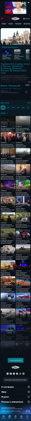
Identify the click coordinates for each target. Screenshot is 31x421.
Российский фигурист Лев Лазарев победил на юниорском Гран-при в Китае (7, 130)
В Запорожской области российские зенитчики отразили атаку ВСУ (22, 258)
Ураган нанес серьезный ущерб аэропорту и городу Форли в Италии (23, 130)
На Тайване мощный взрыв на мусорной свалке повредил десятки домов (23, 178)
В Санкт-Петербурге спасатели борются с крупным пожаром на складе (6, 194)
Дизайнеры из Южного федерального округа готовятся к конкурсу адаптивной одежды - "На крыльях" (7, 259)
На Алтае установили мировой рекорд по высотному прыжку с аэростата (6, 306)
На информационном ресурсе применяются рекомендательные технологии (11, 408)
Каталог (11, 23)
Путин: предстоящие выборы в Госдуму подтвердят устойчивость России (22, 274)
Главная (4, 23)
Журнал (5, 397)
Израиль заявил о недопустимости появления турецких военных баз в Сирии (21, 210)
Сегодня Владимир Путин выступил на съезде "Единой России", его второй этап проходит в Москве (7, 339)
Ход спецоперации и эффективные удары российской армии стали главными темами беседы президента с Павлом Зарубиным (7, 292)
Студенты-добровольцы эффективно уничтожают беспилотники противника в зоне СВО (8, 178)
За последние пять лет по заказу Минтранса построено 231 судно (7, 354)
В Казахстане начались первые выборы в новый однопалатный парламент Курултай (7, 162)
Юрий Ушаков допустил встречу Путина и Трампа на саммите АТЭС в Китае (7, 146)
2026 (7, 113)
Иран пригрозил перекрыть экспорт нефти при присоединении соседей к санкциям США (7, 210)
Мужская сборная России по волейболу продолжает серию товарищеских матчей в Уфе (23, 242)
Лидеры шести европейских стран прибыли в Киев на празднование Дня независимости (21, 147)
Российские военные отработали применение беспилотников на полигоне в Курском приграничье (7, 227)
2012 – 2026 (12, 88)
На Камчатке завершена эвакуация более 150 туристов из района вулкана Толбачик (22, 162)
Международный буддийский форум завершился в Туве (6, 274)
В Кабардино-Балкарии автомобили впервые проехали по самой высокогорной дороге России (7, 243)
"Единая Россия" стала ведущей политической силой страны (22, 338)
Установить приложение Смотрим (15, 380)
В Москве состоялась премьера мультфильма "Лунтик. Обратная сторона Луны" (23, 194)
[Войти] (24, 19)
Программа (18, 23)
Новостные (4, 91)
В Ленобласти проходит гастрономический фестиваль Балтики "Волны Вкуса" (8, 322)
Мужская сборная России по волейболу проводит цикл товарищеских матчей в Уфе (23, 290)
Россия (19, 88)
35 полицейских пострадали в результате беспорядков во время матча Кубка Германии (22, 354)
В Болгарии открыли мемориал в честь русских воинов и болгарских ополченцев (23, 226)
